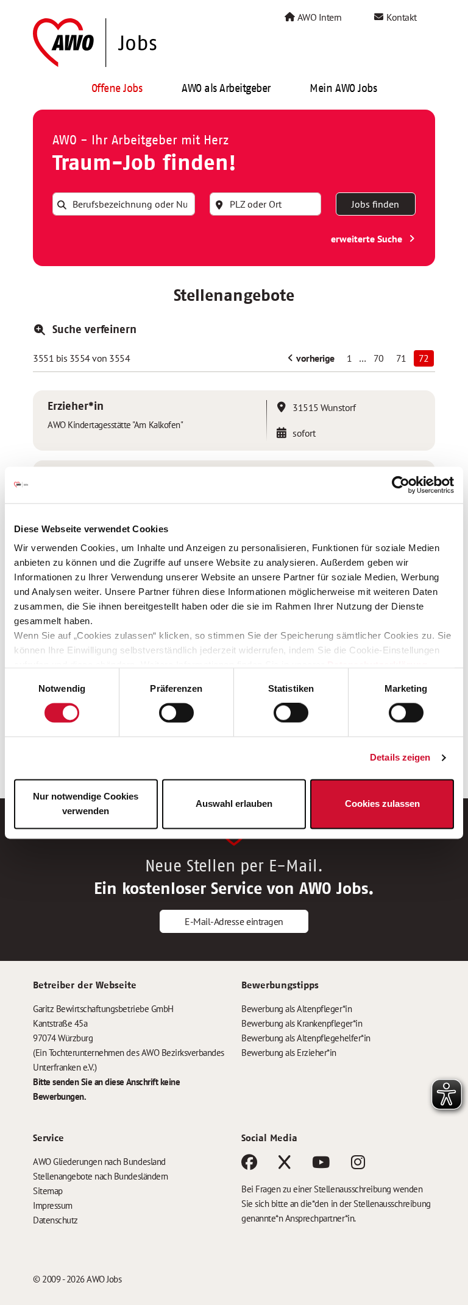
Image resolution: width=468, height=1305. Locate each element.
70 (379, 358)
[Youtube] (321, 1164)
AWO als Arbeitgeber (226, 88)
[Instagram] (358, 1164)
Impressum (53, 1205)
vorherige (314, 358)
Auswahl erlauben (234, 803)
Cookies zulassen (382, 803)
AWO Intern (319, 17)
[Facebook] (249, 1164)
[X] (284, 1164)
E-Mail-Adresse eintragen (234, 921)
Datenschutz (55, 1220)
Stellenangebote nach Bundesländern (100, 1176)
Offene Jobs (117, 88)
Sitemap (48, 1191)
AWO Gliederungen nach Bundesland (99, 1161)
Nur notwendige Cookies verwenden (85, 803)
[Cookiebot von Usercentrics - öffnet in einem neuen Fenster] (400, 485)
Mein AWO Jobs (343, 88)
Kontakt (401, 17)
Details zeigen (400, 758)
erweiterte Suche (368, 239)
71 (401, 358)
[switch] (176, 713)
